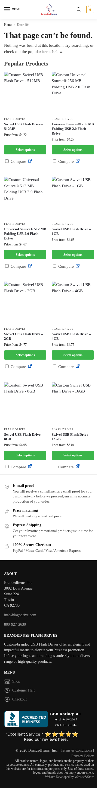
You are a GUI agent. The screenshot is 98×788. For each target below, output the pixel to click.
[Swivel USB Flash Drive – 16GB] (73, 403)
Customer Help (23, 690)
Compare (18, 161)
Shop (16, 681)
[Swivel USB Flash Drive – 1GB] (73, 198)
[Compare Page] (30, 161)
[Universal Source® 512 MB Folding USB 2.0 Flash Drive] (25, 198)
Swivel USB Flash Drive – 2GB (23, 336)
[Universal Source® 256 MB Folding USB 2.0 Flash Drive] (73, 93)
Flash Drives (15, 118)
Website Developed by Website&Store (69, 777)
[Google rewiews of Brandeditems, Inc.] (49, 736)
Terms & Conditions (76, 750)
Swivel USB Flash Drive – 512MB (23, 126)
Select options (25, 150)
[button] (89, 9)
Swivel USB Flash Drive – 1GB (71, 231)
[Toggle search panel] (79, 9)
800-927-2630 (15, 624)
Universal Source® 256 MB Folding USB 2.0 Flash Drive (73, 128)
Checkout (19, 699)
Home (8, 25)
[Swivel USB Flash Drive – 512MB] (25, 93)
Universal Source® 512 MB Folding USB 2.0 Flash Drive (25, 233)
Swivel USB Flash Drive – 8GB (23, 436)
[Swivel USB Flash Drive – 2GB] (25, 303)
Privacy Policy (82, 756)
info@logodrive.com (20, 615)
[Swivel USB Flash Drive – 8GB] (25, 403)
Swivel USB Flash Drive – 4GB (71, 336)
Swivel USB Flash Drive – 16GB (71, 436)
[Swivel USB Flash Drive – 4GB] (73, 303)
